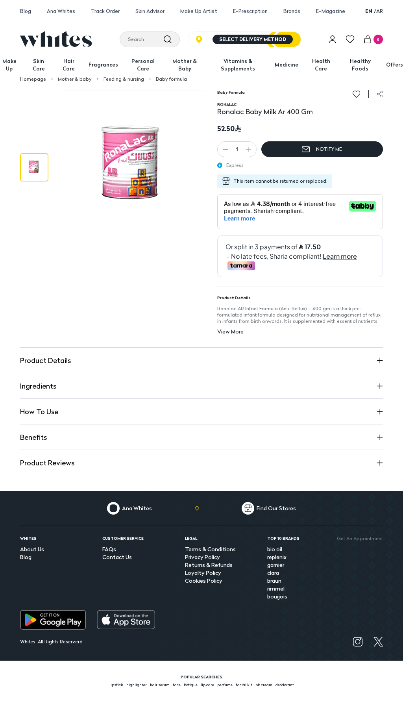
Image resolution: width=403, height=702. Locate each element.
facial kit (244, 684)
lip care (207, 684)
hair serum (160, 684)
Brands (291, 11)
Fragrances (103, 64)
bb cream (263, 684)
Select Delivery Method (252, 39)
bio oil (274, 549)
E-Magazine (330, 11)
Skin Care (39, 64)
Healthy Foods (360, 64)
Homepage (33, 79)
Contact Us (117, 557)
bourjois (277, 596)
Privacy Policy (202, 557)
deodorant (284, 684)
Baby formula (171, 79)
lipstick (116, 684)
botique (191, 684)
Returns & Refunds (209, 565)
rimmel (276, 588)
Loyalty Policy (203, 572)
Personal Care (143, 64)
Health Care (321, 64)
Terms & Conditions (210, 549)
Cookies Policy (203, 580)
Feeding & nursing (124, 79)
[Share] (380, 94)
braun (274, 580)
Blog (25, 11)
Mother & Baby (184, 64)
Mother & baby (75, 79)
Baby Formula (231, 92)
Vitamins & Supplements (238, 64)
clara (273, 572)
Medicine (286, 64)
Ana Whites (61, 11)
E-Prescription (250, 11)
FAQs (109, 549)
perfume (225, 684)
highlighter (136, 684)
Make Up (9, 64)
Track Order (105, 11)
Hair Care (69, 64)
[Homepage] (56, 39)
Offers (394, 64)
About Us (32, 549)
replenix (277, 557)
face (177, 684)
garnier (275, 565)
